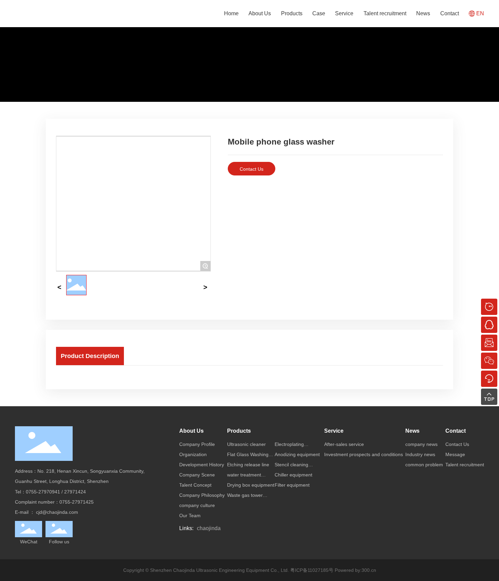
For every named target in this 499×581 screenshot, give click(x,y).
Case (318, 13)
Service (344, 13)
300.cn (369, 570)
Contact (449, 13)
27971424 (75, 491)
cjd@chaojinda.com (57, 512)
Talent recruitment (385, 13)
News (423, 13)
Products (291, 13)
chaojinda (209, 528)
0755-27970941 (43, 491)
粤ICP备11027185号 (311, 570)
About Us (259, 13)
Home (231, 13)
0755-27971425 (76, 502)
